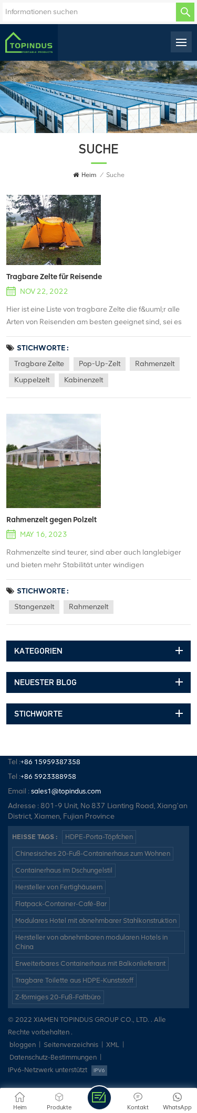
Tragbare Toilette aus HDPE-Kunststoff (74, 980)
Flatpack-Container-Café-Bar (61, 904)
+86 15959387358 (50, 762)
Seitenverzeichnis (71, 1045)
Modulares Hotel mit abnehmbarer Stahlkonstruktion (96, 920)
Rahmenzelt (154, 363)
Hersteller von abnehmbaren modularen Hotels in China (91, 942)
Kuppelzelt (31, 380)
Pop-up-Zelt (99, 363)
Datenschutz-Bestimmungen (53, 1057)
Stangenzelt (34, 606)
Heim (88, 175)
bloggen (22, 1045)
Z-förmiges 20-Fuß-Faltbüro (58, 997)
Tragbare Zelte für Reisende (54, 276)
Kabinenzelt (83, 380)
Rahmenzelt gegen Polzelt (51, 519)
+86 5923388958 (48, 776)
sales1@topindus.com (66, 791)
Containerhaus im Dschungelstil (63, 870)
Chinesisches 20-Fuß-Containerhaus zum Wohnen (92, 853)
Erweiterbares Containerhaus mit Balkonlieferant (90, 963)
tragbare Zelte (39, 363)
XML (112, 1045)
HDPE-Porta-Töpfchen (99, 837)
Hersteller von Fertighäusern (58, 887)
